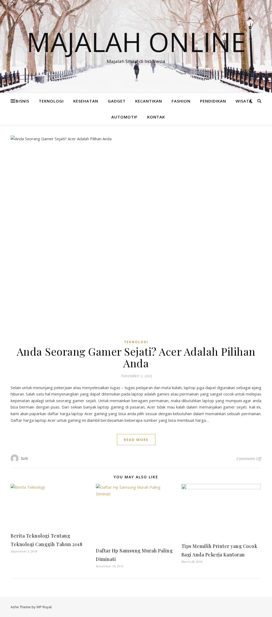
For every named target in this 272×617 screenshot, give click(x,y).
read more (136, 439)
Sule (24, 458)
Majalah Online (136, 41)
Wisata (244, 101)
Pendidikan (213, 101)
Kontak (156, 117)
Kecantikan (148, 101)
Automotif (124, 117)
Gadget (117, 101)
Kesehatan (85, 101)
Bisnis (22, 101)
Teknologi (51, 101)
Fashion (181, 101)
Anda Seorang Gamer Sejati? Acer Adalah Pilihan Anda (136, 357)
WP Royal (44, 607)
